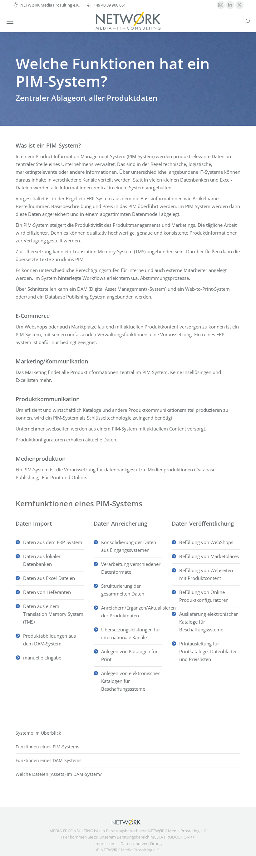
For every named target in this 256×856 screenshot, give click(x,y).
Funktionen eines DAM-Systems (48, 760)
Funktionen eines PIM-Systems (47, 747)
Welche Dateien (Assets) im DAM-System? (59, 774)
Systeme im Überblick (38, 733)
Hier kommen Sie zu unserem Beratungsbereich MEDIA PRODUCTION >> (128, 837)
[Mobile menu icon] (10, 21)
